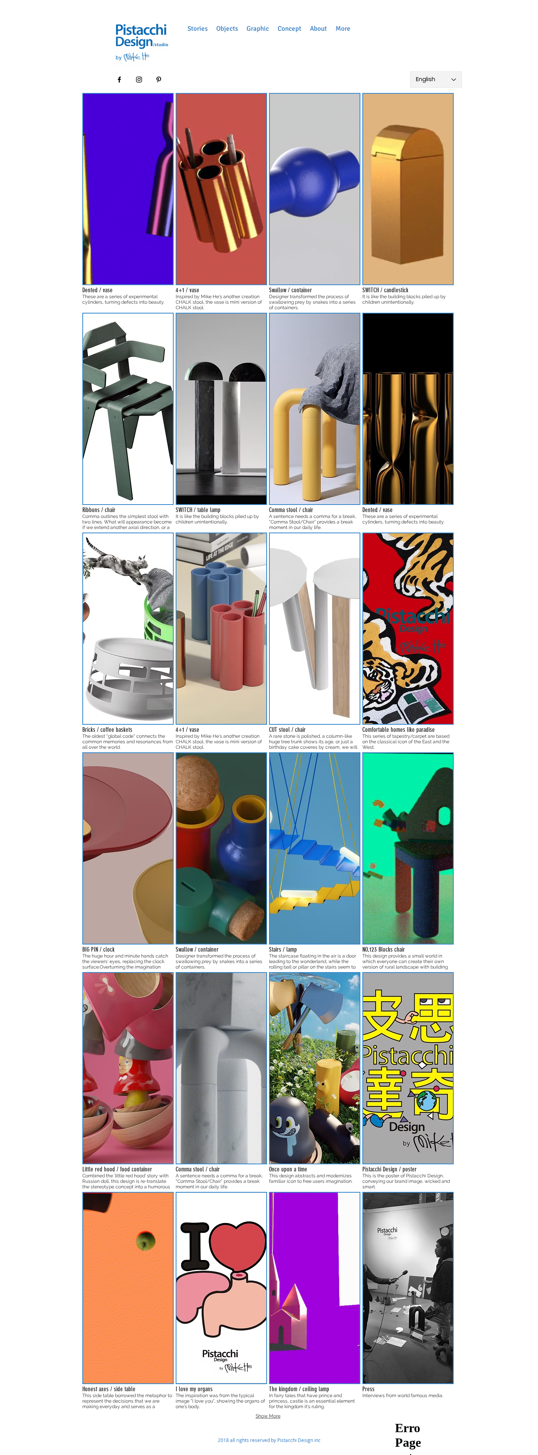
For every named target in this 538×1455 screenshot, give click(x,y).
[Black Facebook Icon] (119, 80)
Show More (268, 1416)
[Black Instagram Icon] (139, 80)
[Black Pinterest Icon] (159, 80)
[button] (197, 28)
